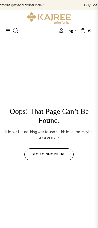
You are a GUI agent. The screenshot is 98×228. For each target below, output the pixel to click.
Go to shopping (49, 154)
